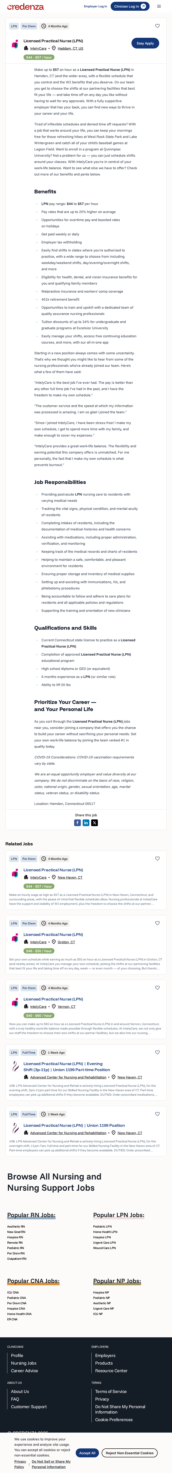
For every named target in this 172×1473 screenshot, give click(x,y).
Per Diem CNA (16, 1303)
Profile (17, 1355)
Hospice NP (101, 1292)
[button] (86, 880)
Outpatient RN (16, 1258)
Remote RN (15, 1242)
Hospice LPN (102, 1237)
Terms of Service (111, 1391)
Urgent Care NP (103, 1308)
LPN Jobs (129, 1215)
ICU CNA (13, 1292)
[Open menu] (159, 6)
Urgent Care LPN (104, 1242)
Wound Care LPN (104, 1247)
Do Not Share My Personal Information (120, 1409)
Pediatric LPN (102, 1226)
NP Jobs (127, 1281)
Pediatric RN (15, 1247)
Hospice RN (15, 1237)
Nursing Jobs (23, 1363)
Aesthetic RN (16, 1226)
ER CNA (12, 1319)
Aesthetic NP (102, 1303)
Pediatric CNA (16, 1297)
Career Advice (24, 1370)
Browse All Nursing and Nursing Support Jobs (54, 1182)
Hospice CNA (16, 1308)
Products (103, 1363)
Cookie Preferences (114, 1419)
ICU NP (98, 1313)
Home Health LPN (105, 1231)
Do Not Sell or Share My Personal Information (51, 1464)
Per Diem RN (15, 1253)
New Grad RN (16, 1231)
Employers (105, 1355)
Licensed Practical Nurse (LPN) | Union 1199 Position (74, 1125)
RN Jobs (42, 1215)
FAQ (15, 1399)
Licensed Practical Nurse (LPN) (53, 869)
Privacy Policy (20, 1464)
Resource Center (111, 1370)
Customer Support (29, 1406)
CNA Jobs (44, 1281)
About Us (20, 1391)
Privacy (102, 1399)
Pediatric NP (101, 1297)
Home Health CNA (19, 1313)
